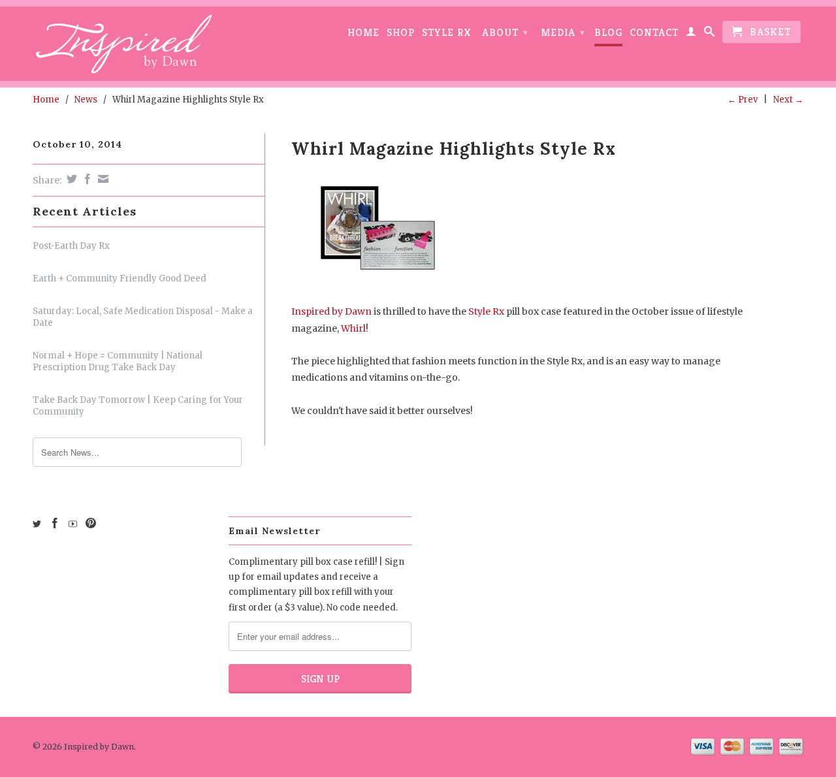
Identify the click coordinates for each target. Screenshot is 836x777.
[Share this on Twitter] (70, 179)
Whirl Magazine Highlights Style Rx (453, 148)
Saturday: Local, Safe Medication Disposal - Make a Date (143, 317)
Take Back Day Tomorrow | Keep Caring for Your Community (138, 405)
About (505, 32)
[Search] (709, 34)
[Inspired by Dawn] (124, 44)
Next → (788, 99)
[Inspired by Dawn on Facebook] (55, 523)
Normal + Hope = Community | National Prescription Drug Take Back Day (117, 361)
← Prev (743, 99)
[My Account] (691, 34)
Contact (654, 33)
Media (563, 32)
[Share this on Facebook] (86, 179)
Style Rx (447, 33)
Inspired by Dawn (331, 311)
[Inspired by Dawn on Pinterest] (91, 523)
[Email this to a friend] (101, 179)
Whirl (353, 328)
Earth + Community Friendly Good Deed (119, 278)
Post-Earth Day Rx (71, 245)
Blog (608, 33)
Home (363, 33)
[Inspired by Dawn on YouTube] (73, 524)
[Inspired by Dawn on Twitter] (37, 524)
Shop (401, 33)
